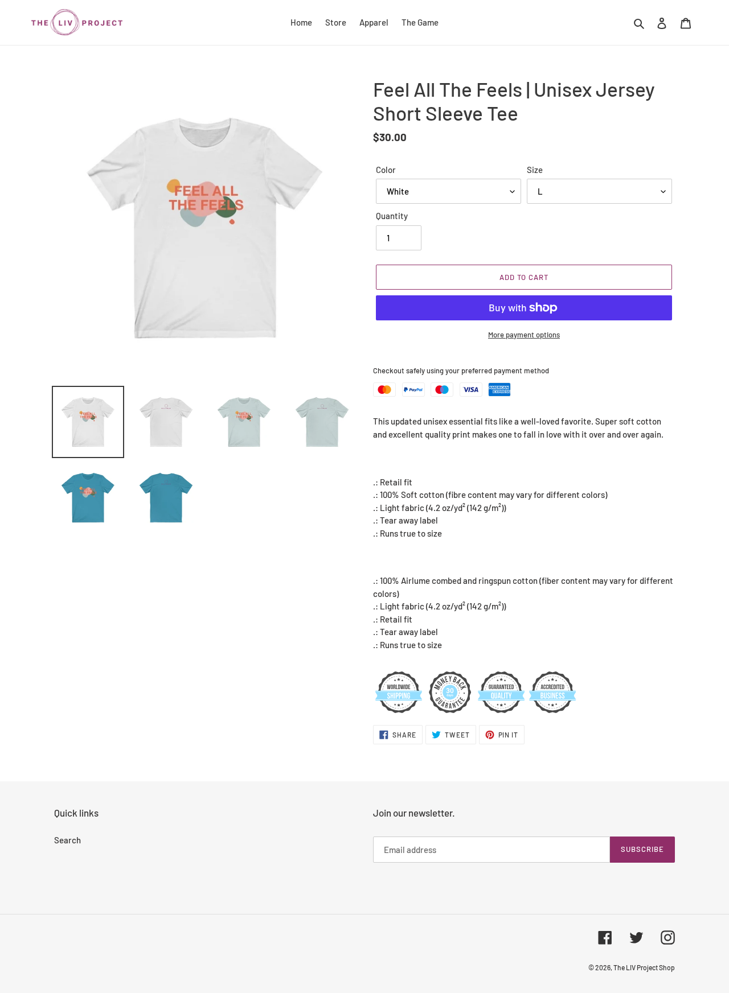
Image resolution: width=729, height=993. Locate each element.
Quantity (392, 216)
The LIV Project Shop (644, 967)
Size (535, 169)
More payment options (524, 334)
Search (67, 840)
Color (386, 169)
